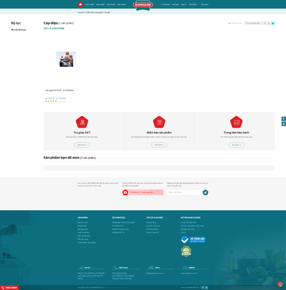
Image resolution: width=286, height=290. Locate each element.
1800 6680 (128, 278)
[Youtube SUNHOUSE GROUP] (284, 125)
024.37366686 (129, 276)
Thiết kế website (111, 287)
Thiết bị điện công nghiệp (94, 12)
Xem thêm (81, 145)
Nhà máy (175, 4)
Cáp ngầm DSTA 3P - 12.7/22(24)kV (59, 90)
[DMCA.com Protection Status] (186, 257)
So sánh (51, 83)
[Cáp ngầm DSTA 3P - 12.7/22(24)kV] (66, 59)
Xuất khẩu (111, 4)
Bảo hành (122, 4)
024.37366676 (117, 276)
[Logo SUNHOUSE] (143, 10)
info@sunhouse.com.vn (155, 273)
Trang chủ (80, 4)
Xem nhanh (67, 83)
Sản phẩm (100, 4)
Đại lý (183, 4)
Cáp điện (107, 12)
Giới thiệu (89, 4)
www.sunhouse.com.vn (189, 273)
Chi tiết (79, 83)
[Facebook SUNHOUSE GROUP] (284, 120)
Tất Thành (123, 287)
